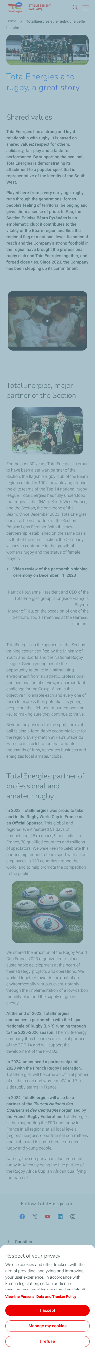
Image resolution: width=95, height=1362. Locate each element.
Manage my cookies (47, 1325)
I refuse (47, 1341)
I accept (47, 1310)
